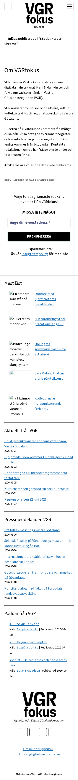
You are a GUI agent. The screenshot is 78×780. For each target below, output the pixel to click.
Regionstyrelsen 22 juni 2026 (25, 499)
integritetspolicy (35, 254)
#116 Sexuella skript (24, 624)
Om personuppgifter (38, 749)
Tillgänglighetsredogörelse (39, 754)
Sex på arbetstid (27, 629)
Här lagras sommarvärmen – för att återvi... (50, 349)
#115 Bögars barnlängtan (28, 642)
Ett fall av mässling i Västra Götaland (32, 530)
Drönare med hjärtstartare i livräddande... (45, 299)
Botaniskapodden (28, 670)
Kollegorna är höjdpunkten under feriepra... (49, 403)
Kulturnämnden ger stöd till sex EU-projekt (36, 489)
